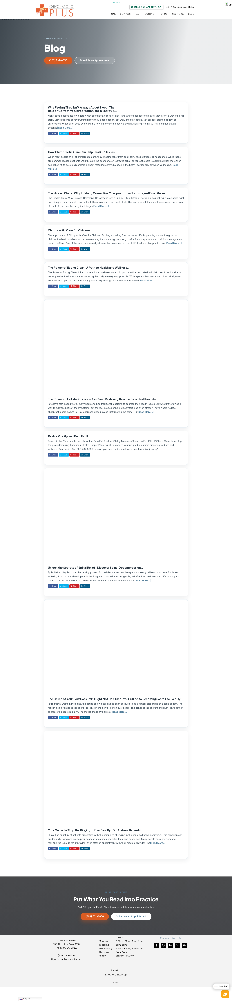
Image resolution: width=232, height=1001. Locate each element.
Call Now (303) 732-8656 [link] (180, 7)
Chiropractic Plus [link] (57, 11)
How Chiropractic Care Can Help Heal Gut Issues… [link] (82, 152)
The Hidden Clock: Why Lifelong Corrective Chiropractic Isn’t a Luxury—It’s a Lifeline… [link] (108, 193)
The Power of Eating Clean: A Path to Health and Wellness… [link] (88, 267)
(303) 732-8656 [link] (58, 60)
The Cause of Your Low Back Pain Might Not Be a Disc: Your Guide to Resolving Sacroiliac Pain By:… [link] (116, 699)
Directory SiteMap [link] (116, 974)
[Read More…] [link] (65, 127)
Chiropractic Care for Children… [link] (70, 230)
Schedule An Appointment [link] (146, 7)
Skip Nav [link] (116, 2)
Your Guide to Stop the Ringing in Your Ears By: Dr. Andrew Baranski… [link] (95, 830)
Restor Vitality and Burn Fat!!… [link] (69, 436)
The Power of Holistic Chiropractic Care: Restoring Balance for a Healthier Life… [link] (103, 399)
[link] (229, 4)
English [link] (26, 999)
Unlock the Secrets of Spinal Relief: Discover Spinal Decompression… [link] (95, 567)
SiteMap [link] (116, 970)
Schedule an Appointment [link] (95, 60)
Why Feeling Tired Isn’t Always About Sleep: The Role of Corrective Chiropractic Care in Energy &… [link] (82, 109)
